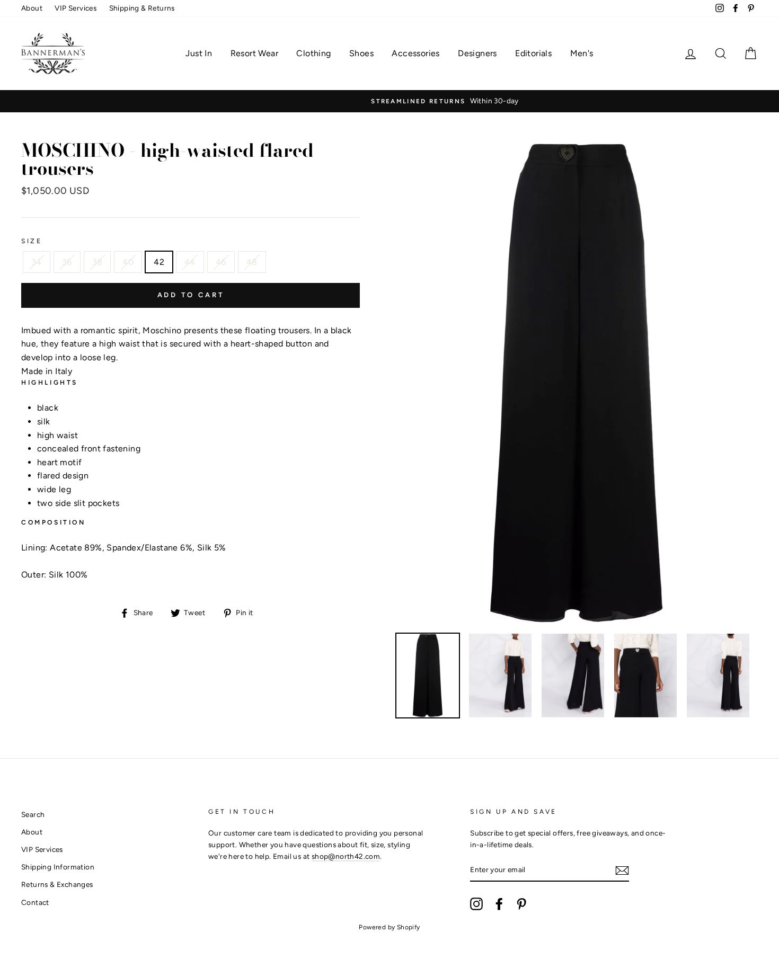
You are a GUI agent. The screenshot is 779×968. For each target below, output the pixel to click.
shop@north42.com (346, 856)
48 (252, 262)
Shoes (361, 53)
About (31, 8)
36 (67, 262)
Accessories (415, 53)
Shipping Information (57, 867)
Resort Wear (254, 53)
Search (33, 814)
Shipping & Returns (142, 8)
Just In (198, 53)
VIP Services (75, 8)
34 (36, 262)
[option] (389, 101)
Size (31, 241)
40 (128, 262)
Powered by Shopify (389, 927)
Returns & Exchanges (57, 884)
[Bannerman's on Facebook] (499, 904)
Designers (477, 53)
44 (190, 262)
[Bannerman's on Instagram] (476, 904)
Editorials (533, 53)
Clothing (313, 53)
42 (159, 262)
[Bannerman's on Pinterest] (521, 904)
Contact (35, 902)
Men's (582, 53)
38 (97, 262)
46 (221, 262)
